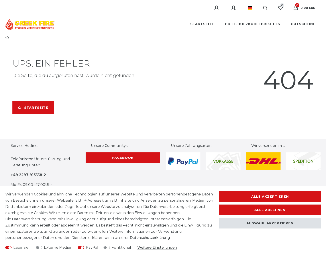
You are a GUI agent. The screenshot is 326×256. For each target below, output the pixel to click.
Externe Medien (58, 247)
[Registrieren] (234, 8)
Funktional (121, 247)
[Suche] (265, 8)
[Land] (250, 8)
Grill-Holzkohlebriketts (252, 24)
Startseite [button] (36, 108)
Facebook (123, 158)
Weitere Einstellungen (157, 247)
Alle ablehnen (269, 210)
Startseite (202, 24)
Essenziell (22, 247)
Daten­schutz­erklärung (150, 238)
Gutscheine (303, 24)
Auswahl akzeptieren (269, 223)
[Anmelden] (217, 8)
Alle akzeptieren (270, 197)
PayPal (92, 247)
